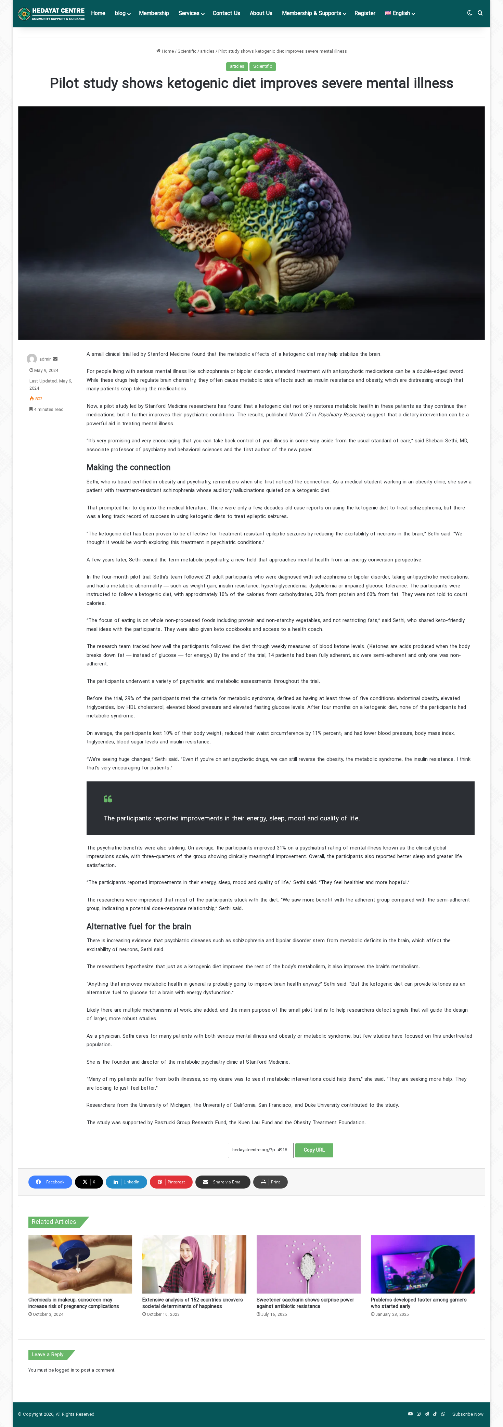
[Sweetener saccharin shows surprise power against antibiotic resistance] (309, 1264)
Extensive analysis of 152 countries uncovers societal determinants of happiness (192, 1303)
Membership (154, 14)
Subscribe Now (467, 1414)
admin (45, 359)
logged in (64, 1370)
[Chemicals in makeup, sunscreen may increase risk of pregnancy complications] (80, 1264)
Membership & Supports (311, 14)
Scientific (187, 51)
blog (120, 14)
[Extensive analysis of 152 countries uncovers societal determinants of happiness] (194, 1264)
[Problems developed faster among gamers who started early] (423, 1264)
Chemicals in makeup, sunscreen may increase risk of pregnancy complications (73, 1303)
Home (98, 14)
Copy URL (314, 1150)
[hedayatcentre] (52, 13)
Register (364, 14)
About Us (261, 14)
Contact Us (226, 14)
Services (189, 14)
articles (207, 51)
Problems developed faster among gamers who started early (419, 1303)
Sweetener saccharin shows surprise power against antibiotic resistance (305, 1303)
